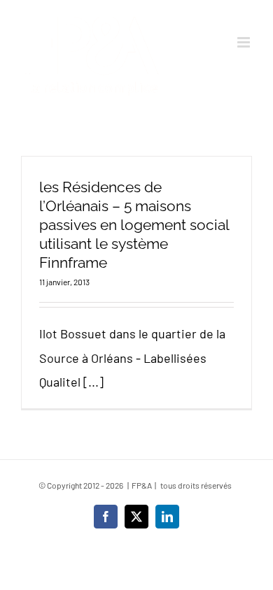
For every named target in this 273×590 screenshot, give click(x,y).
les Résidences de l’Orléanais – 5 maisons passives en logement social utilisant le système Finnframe (134, 224)
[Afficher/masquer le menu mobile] (244, 42)
